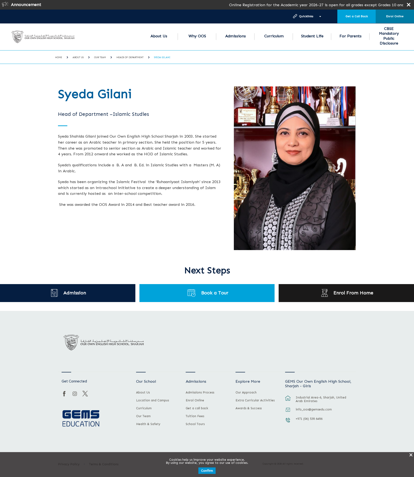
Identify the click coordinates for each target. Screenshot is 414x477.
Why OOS (197, 36)
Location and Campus (152, 400)
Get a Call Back (356, 16)
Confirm (207, 470)
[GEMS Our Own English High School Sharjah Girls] (43, 36)
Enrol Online (394, 16)
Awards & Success (249, 408)
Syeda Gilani (162, 57)
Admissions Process (200, 392)
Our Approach (246, 392)
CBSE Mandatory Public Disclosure (389, 35)
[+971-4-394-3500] (288, 422)
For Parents (350, 36)
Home (58, 57)
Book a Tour (214, 293)
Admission (74, 293)
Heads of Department (130, 57)
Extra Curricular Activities (255, 400)
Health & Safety (148, 424)
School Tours (195, 424)
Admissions (235, 36)
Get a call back (197, 408)
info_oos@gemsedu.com (314, 409)
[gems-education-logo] (81, 418)
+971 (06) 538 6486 (309, 419)
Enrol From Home (353, 293)
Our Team (100, 57)
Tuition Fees (195, 416)
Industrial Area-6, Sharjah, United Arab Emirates (321, 399)
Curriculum (274, 36)
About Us (158, 36)
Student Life (312, 36)
